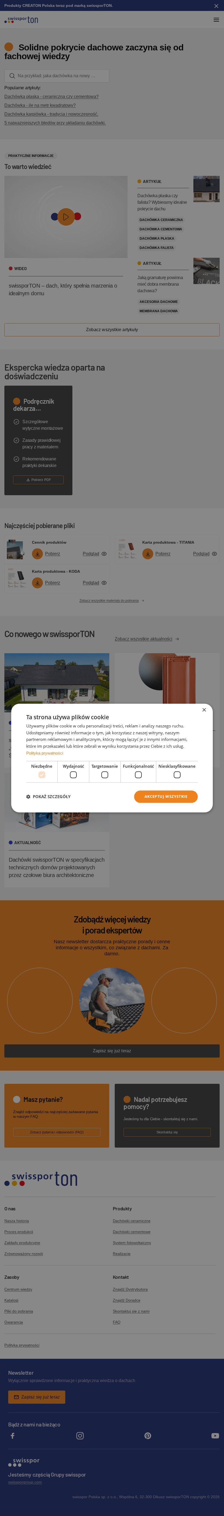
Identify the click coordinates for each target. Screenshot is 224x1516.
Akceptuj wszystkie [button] (166, 796)
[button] (48, 797)
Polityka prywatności (44, 753)
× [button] (204, 710)
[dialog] (112, 758)
